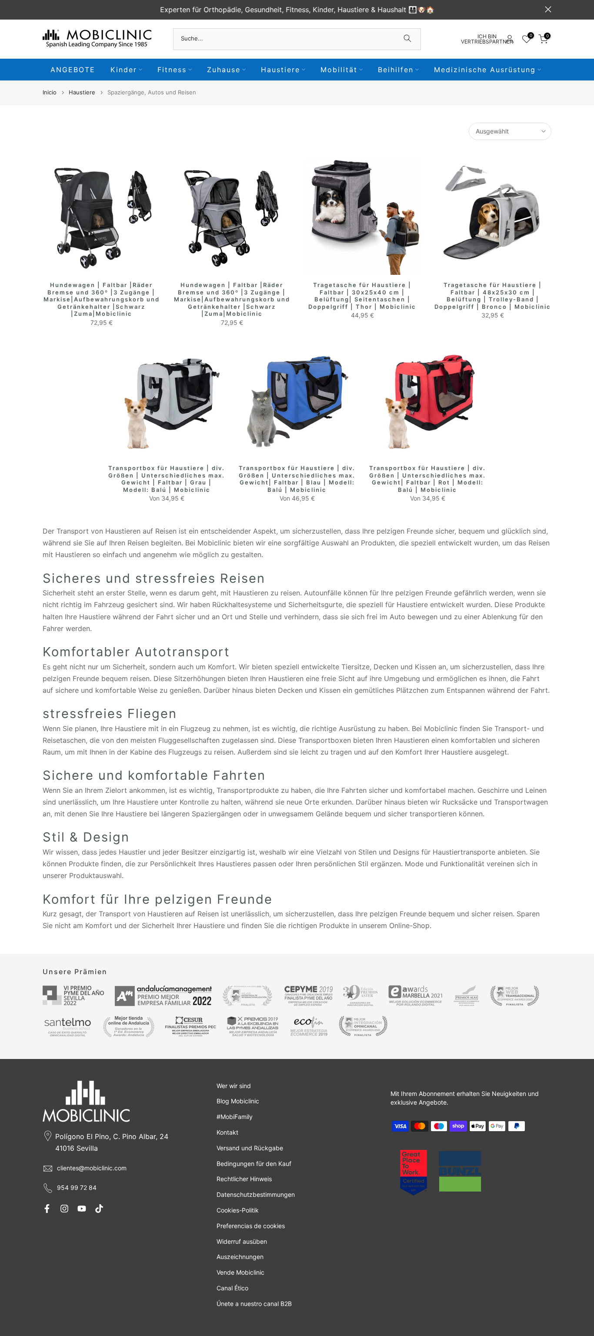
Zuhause (223, 69)
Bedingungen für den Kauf (254, 1163)
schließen (46, 9)
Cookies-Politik (238, 1210)
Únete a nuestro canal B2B (254, 1303)
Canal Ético (232, 1288)
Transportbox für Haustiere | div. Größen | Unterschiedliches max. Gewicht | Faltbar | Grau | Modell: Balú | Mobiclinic (166, 478)
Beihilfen (396, 69)
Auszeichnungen (240, 1256)
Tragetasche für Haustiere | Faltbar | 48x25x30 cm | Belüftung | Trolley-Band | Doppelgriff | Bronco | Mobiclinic (492, 295)
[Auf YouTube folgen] (81, 1208)
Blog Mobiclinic (238, 1101)
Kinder (123, 69)
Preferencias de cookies (251, 1225)
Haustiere (280, 69)
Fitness (172, 69)
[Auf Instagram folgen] (64, 1208)
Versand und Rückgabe (250, 1148)
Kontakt (227, 1132)
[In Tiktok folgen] (99, 1208)
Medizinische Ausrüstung (485, 69)
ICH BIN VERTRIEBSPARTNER (487, 39)
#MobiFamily (235, 1116)
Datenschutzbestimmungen (256, 1194)
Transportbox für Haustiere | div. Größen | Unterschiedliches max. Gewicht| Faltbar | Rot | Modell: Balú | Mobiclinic (427, 478)
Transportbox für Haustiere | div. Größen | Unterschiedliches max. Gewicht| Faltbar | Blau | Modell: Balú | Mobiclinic (297, 478)
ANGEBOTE (72, 69)
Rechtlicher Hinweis (244, 1178)
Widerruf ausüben (242, 1241)
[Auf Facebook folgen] (47, 1208)
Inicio (50, 92)
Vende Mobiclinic (240, 1272)
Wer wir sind (234, 1085)
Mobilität (338, 69)
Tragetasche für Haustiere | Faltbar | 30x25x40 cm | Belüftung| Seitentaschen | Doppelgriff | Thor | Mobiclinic (362, 295)
